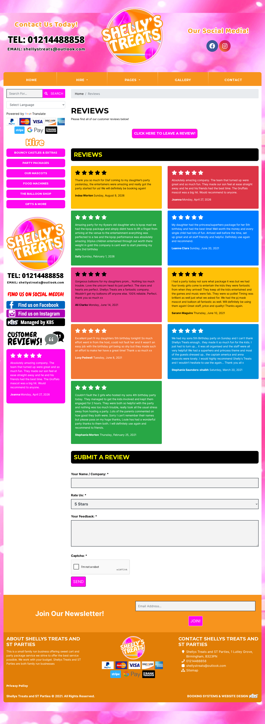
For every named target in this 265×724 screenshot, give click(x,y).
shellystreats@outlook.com (206, 666)
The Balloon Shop (35, 193)
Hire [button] (81, 80)
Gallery (183, 80)
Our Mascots (35, 173)
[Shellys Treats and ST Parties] (132, 36)
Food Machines (35, 183)
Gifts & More (35, 204)
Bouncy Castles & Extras (35, 152)
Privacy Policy (17, 686)
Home (41, 80)
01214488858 (196, 661)
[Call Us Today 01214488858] (35, 275)
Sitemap (192, 670)
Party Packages (36, 163)
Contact (233, 80)
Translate (39, 114)
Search (56, 93)
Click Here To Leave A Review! (164, 133)
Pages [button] (131, 80)
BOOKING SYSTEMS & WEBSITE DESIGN (217, 696)
